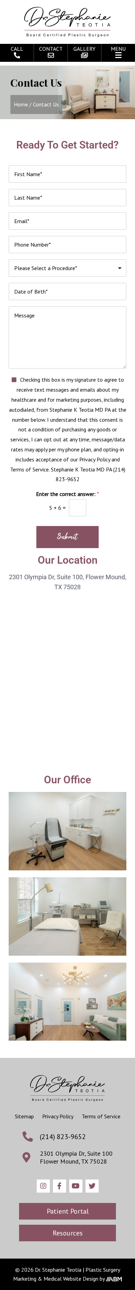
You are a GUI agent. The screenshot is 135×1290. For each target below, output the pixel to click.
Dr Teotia (67, 22)
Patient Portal (68, 1211)
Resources (68, 1233)
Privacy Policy (57, 1116)
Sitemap (24, 1116)
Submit (67, 537)
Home (21, 104)
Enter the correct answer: (67, 493)
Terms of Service (101, 1116)
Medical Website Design (71, 1278)
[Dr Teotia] (67, 1088)
